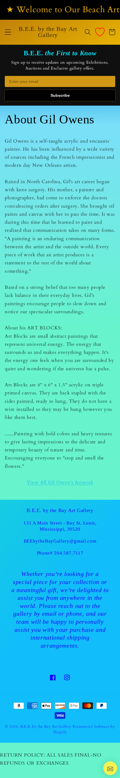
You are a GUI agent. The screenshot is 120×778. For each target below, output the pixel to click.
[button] (8, 32)
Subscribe (60, 95)
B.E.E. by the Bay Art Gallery (45, 726)
